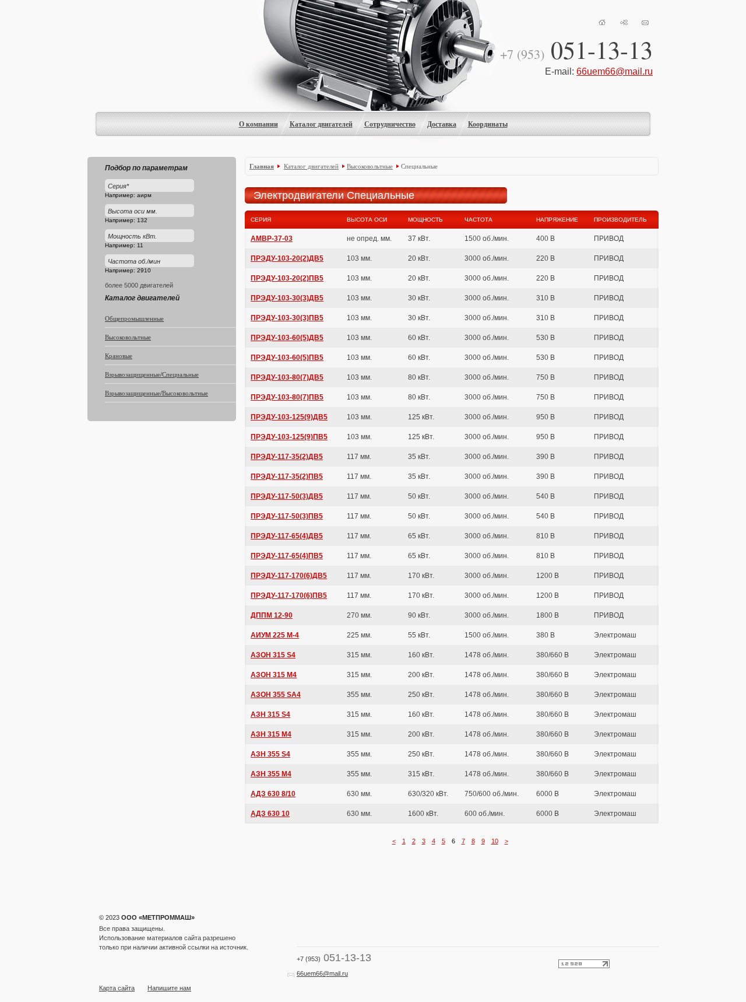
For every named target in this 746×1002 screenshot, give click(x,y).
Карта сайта (117, 988)
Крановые (118, 355)
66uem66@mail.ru (614, 71)
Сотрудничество (390, 124)
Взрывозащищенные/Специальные (152, 374)
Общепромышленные (134, 318)
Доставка (441, 124)
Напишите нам (169, 988)
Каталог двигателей (321, 124)
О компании (258, 124)
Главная (261, 166)
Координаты (488, 124)
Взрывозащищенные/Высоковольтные (156, 392)
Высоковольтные (128, 336)
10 (494, 841)
